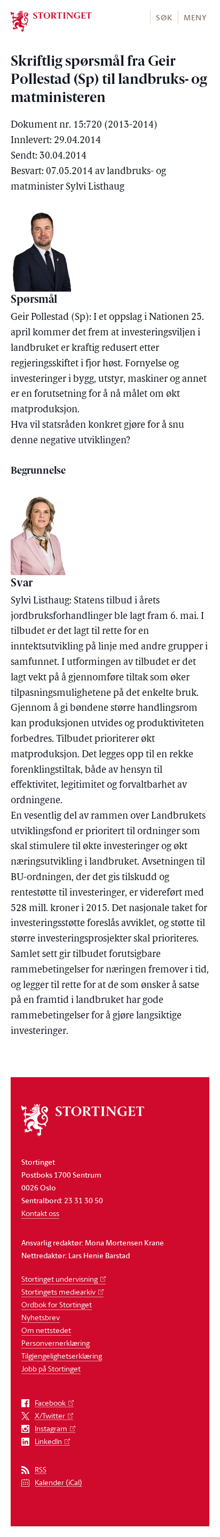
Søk (164, 17)
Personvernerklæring (55, 1343)
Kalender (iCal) (58, 1483)
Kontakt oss (40, 1213)
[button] (163, 16)
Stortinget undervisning (59, 1279)
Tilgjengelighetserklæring (61, 1356)
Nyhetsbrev (40, 1317)
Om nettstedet (46, 1330)
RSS (40, 1470)
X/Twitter (50, 1416)
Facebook (50, 1403)
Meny (195, 17)
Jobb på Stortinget (51, 1368)
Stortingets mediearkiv (58, 1292)
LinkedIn (48, 1442)
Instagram (51, 1429)
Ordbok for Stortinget (56, 1304)
